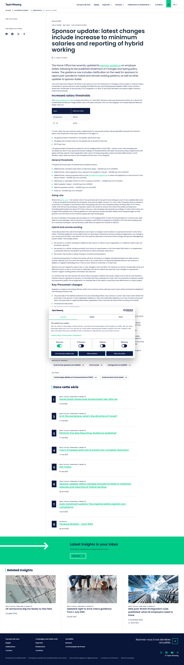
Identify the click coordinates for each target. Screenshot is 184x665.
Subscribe (92, 550)
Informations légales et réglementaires (83, 658)
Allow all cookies (119, 353)
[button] (169, 5)
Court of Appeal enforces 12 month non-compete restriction (94, 450)
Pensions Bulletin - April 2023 (76, 524)
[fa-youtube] (170, 652)
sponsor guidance (110, 65)
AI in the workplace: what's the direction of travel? (88, 416)
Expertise (106, 5)
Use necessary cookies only (64, 353)
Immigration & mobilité (117, 365)
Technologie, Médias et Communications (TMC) (73, 377)
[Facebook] (12, 34)
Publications (37, 10)
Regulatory (77, 335)
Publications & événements (138, 5)
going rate (64, 200)
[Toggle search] (169, 5)
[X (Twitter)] (18, 34)
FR (174, 5)
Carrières (159, 5)
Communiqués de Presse (75, 647)
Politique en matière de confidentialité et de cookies (48, 658)
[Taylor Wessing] (13, 5)
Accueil (8, 10)
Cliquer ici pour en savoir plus (30, 597)
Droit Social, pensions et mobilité (67, 365)
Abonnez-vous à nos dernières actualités (153, 641)
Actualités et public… (21, 10)
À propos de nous (83, 5)
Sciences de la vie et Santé (112, 377)
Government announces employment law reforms (88, 399)
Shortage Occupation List (97, 175)
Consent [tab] (63, 317)
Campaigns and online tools (47, 639)
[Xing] (24, 34)
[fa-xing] (175, 652)
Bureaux (119, 5)
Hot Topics (65, 466)
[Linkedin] (6, 34)
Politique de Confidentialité (16, 658)
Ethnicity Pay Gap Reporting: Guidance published (87, 433)
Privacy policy (67, 335)
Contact (9, 650)
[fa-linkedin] (164, 652)
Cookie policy (56, 335)
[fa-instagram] (159, 652)
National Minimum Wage (64, 100)
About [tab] (121, 317)
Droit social (94, 365)
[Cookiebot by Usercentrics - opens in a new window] (124, 310)
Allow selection (92, 353)
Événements (40, 647)
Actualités (69, 639)
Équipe (96, 5)
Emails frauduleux (127, 658)
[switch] (81, 345)
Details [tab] (92, 317)
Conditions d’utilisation (109, 658)
